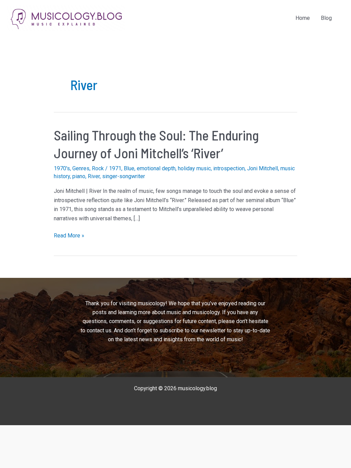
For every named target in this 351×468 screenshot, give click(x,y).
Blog (326, 18)
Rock (98, 168)
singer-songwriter (123, 176)
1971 (115, 168)
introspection (229, 168)
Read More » (69, 236)
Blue (129, 168)
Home (302, 18)
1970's (62, 168)
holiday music (194, 168)
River (94, 176)
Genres (80, 168)
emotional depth (156, 168)
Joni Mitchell (262, 168)
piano (78, 176)
